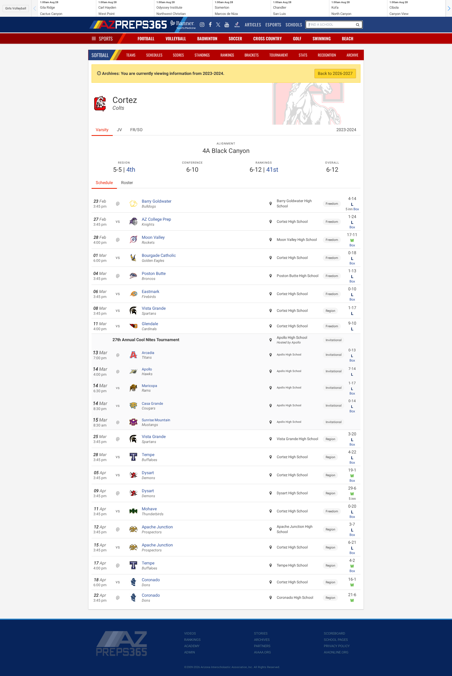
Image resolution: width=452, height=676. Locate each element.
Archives (262, 640)
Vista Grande (154, 311)
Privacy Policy (337, 646)
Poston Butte (154, 276)
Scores (178, 55)
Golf (297, 38)
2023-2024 (346, 129)
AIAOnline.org (336, 652)
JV (119, 129)
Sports (106, 38)
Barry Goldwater (156, 204)
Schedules (154, 55)
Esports (273, 24)
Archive (352, 55)
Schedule (104, 182)
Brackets (252, 55)
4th (130, 169)
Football (146, 38)
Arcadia (148, 355)
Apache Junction (157, 529)
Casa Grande (152, 405)
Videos (190, 633)
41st (272, 169)
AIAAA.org (262, 652)
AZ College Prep (156, 222)
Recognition (327, 55)
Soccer (235, 38)
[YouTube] (226, 25)
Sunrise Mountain (156, 422)
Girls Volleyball (15, 8)
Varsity (102, 129)
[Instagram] (202, 25)
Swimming (322, 38)
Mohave (152, 511)
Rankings (227, 55)
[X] (218, 24)
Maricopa (149, 388)
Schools (294, 24)
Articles (253, 24)
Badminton (207, 38)
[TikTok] (237, 24)
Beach (347, 38)
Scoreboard (334, 633)
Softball (100, 55)
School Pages (336, 640)
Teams (130, 55)
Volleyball (176, 38)
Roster (127, 182)
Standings (202, 55)
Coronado (151, 582)
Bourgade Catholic (159, 258)
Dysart (148, 475)
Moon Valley (153, 240)
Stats (303, 55)
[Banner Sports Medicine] (183, 24)
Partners (262, 646)
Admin (189, 652)
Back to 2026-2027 (335, 73)
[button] (449, 8)
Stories (261, 633)
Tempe (149, 457)
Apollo (147, 371)
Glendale (150, 326)
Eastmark (150, 294)
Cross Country (267, 38)
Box (356, 209)
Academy (192, 646)
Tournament (278, 55)
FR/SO (136, 129)
